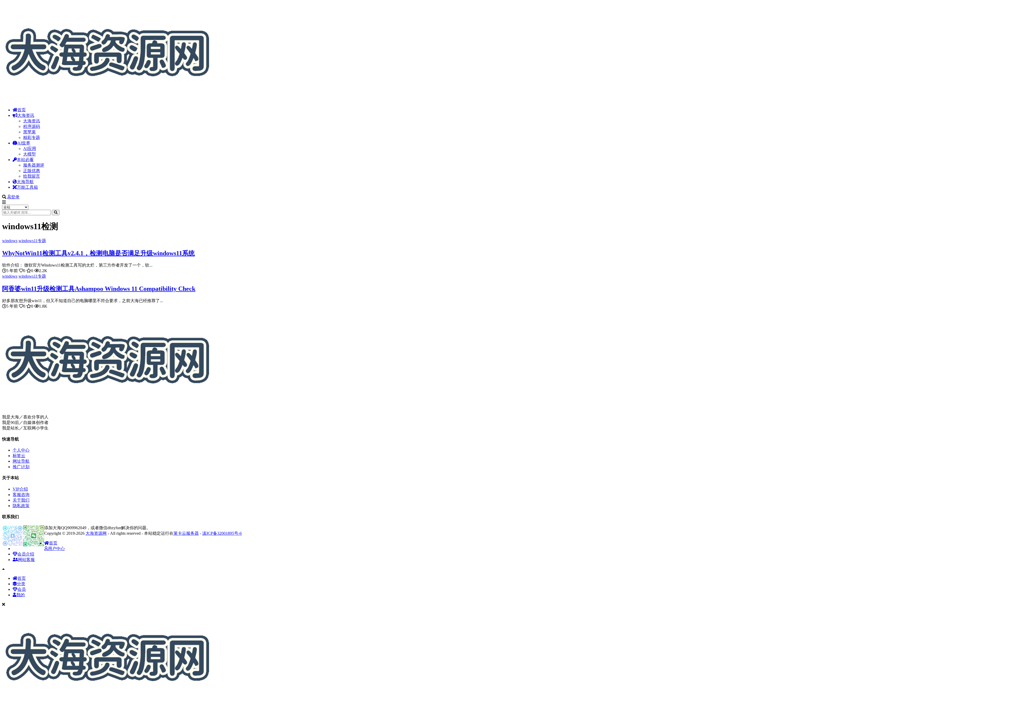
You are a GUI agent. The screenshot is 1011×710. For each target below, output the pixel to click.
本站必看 (25, 159)
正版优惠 (31, 170)
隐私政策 (21, 505)
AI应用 (29, 148)
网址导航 (21, 461)
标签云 (19, 455)
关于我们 (21, 500)
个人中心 (21, 450)
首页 (21, 110)
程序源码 (31, 126)
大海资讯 (25, 115)
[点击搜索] (56, 212)
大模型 (29, 154)
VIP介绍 (20, 489)
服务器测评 (33, 165)
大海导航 (25, 181)
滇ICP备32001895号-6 (222, 533)
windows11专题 (32, 240)
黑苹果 (29, 132)
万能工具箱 (27, 187)
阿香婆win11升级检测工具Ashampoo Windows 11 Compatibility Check (98, 288)
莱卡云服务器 (186, 533)
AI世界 (23, 143)
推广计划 (21, 466)
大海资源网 (96, 533)
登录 (15, 197)
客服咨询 (21, 494)
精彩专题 (31, 137)
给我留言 (31, 176)
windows (9, 240)
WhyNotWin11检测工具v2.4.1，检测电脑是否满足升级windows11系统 (98, 253)
